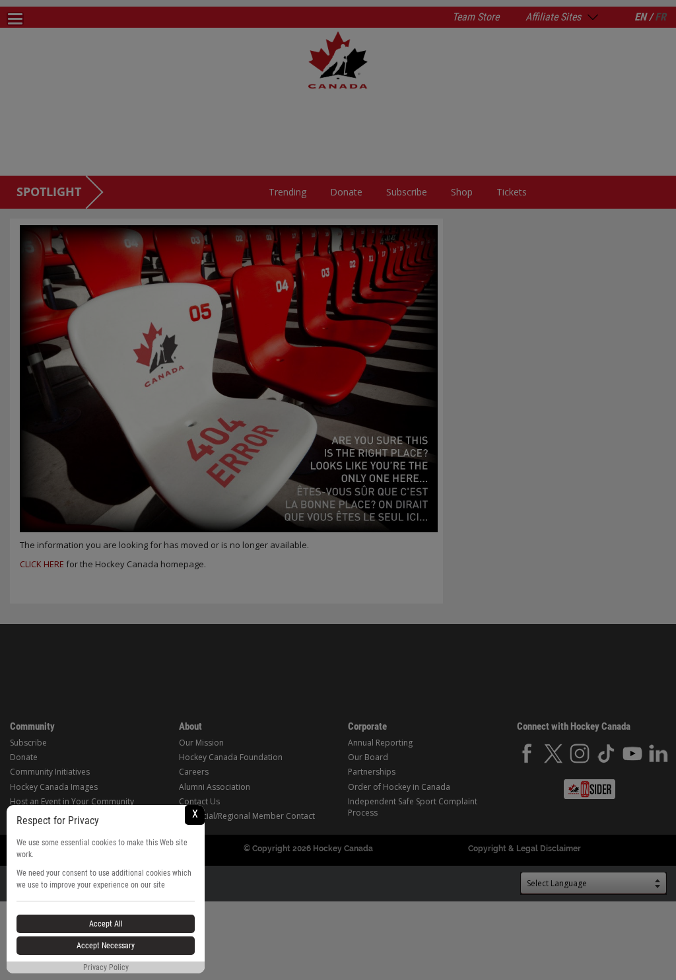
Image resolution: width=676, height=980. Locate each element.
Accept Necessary (106, 945)
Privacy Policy (106, 967)
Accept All (106, 923)
